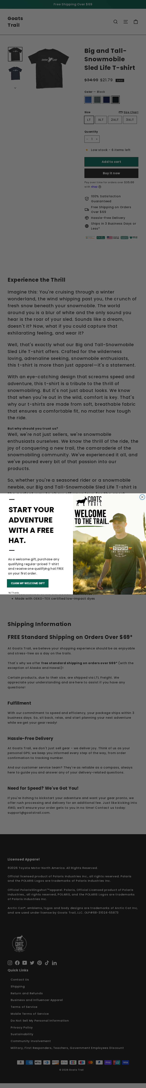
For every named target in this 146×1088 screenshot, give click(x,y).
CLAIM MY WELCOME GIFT (28, 583)
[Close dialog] (142, 497)
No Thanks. (14, 592)
